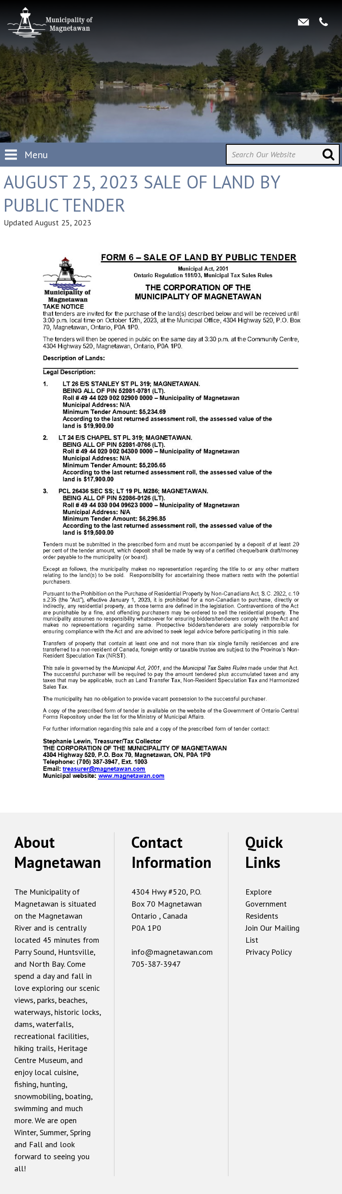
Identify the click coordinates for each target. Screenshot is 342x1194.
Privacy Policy (268, 952)
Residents (261, 916)
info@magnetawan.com (172, 952)
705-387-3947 (156, 964)
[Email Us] (303, 21)
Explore (258, 892)
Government (266, 904)
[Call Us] (323, 21)
